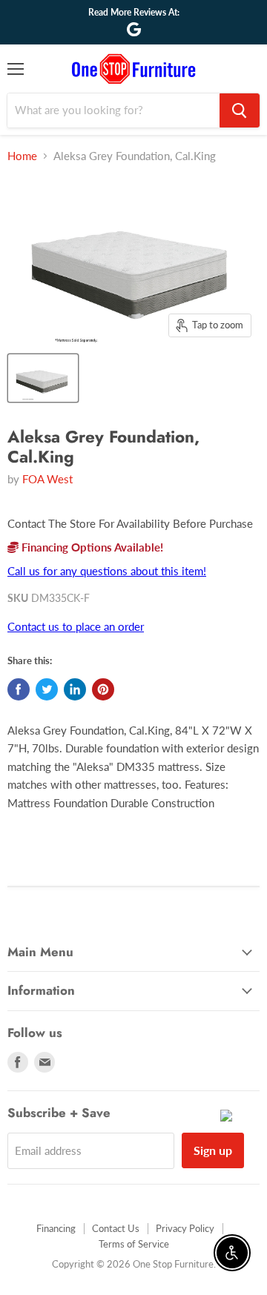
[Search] (240, 110)
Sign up (213, 1150)
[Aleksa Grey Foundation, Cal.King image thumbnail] (43, 378)
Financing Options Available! (91, 547)
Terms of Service (134, 1244)
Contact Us (115, 1228)
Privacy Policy (185, 1228)
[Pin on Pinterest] (103, 689)
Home (22, 156)
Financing (56, 1228)
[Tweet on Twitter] (47, 689)
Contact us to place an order (75, 626)
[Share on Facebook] (18, 689)
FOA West (47, 479)
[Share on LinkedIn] (75, 689)
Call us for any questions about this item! (106, 570)
